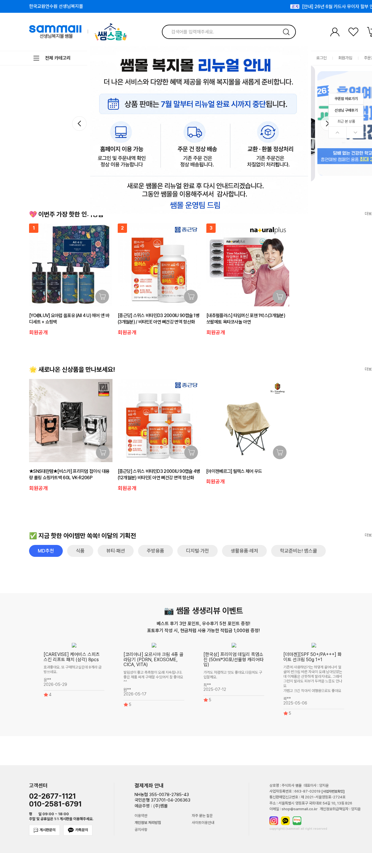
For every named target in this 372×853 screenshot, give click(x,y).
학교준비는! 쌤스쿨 (298, 551)
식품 (80, 551)
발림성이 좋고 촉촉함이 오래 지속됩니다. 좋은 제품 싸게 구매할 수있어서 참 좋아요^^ (153, 677)
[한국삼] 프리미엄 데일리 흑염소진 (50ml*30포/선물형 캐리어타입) (233, 659)
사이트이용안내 (203, 823)
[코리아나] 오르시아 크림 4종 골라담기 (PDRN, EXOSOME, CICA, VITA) (153, 659)
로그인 (321, 58)
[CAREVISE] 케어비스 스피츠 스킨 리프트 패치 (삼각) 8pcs (72, 657)
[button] (327, 123)
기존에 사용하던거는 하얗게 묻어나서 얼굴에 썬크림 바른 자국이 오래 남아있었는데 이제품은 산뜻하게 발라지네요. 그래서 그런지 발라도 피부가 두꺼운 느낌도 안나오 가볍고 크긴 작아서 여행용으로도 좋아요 (312, 679)
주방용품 (155, 551)
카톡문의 (81, 830)
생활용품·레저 (244, 551)
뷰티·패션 (115, 551)
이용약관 (141, 816)
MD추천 (46, 551)
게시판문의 (48, 830)
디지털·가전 (197, 551)
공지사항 (141, 830)
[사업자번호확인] (333, 791)
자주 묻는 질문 (202, 816)
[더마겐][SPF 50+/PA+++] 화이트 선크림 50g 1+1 (312, 657)
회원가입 (345, 58)
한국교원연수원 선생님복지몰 (56, 6)
